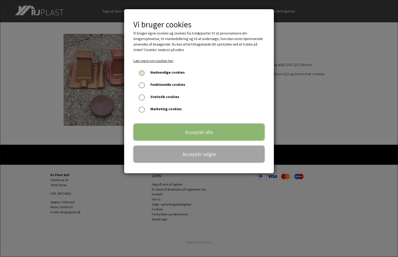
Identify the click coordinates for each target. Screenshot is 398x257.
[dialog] (199, 128)
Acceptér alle (199, 132)
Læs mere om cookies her (153, 60)
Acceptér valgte (199, 154)
